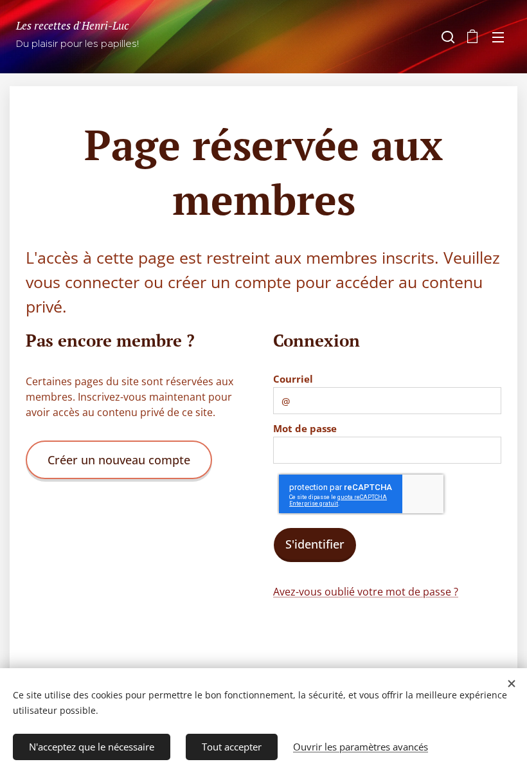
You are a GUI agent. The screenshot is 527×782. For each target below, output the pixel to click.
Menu (498, 37)
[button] (447, 37)
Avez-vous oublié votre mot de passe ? (365, 592)
